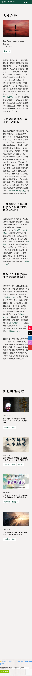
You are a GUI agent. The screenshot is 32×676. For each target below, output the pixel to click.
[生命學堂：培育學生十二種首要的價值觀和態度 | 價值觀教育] (16, 483)
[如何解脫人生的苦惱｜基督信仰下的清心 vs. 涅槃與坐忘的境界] (16, 445)
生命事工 (15, 502)
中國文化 (7, 51)
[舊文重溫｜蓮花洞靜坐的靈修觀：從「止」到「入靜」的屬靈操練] (16, 406)
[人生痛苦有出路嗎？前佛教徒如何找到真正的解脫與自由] (16, 520)
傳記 (13, 427)
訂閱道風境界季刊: (6, 668)
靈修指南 (20, 465)
